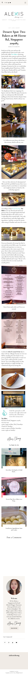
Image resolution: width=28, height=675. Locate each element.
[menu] (25, 2)
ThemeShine (16, 671)
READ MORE (14, 628)
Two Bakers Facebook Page (15, 408)
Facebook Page (16, 208)
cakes (13, 28)
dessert (18, 28)
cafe (9, 28)
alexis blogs (14, 672)
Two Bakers (14, 54)
